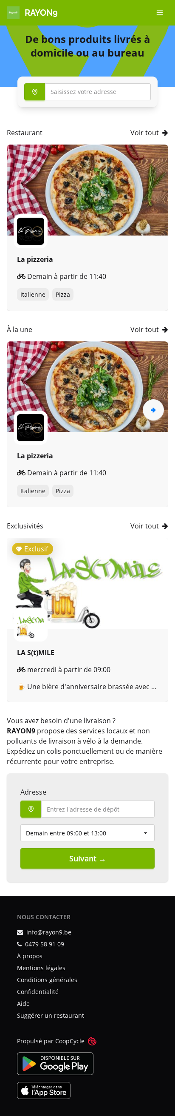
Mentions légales (41, 968)
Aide (23, 1004)
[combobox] (87, 91)
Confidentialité (38, 992)
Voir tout (144, 132)
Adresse (33, 792)
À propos (29, 956)
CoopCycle (70, 1041)
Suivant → (87, 858)
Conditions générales (47, 980)
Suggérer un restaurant (50, 1015)
